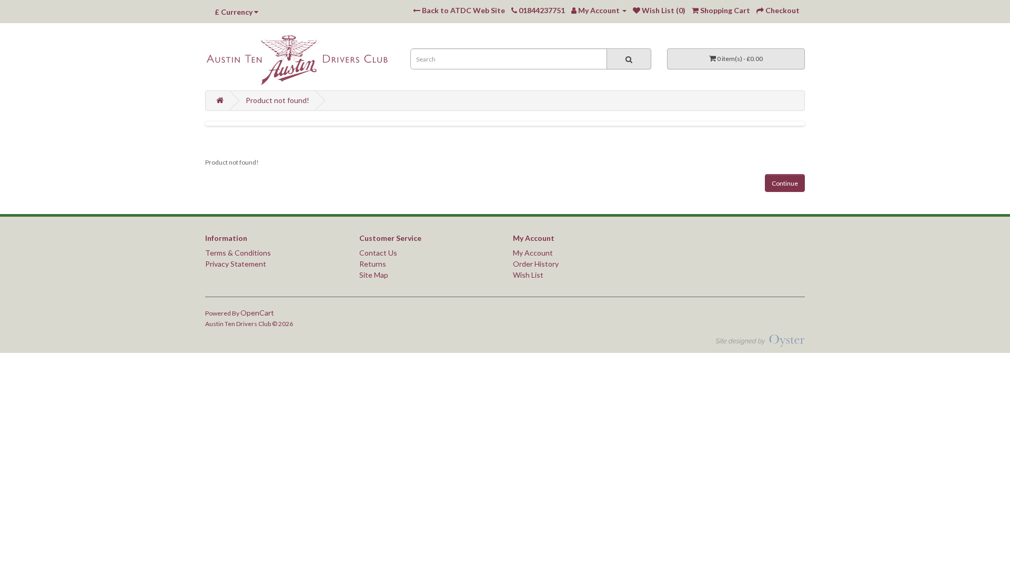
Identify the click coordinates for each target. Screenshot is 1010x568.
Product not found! (277, 100)
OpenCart (257, 312)
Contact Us (378, 252)
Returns (372, 263)
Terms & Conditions (238, 252)
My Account (533, 252)
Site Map (373, 274)
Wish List (528, 274)
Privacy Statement (235, 263)
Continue (785, 183)
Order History (536, 263)
